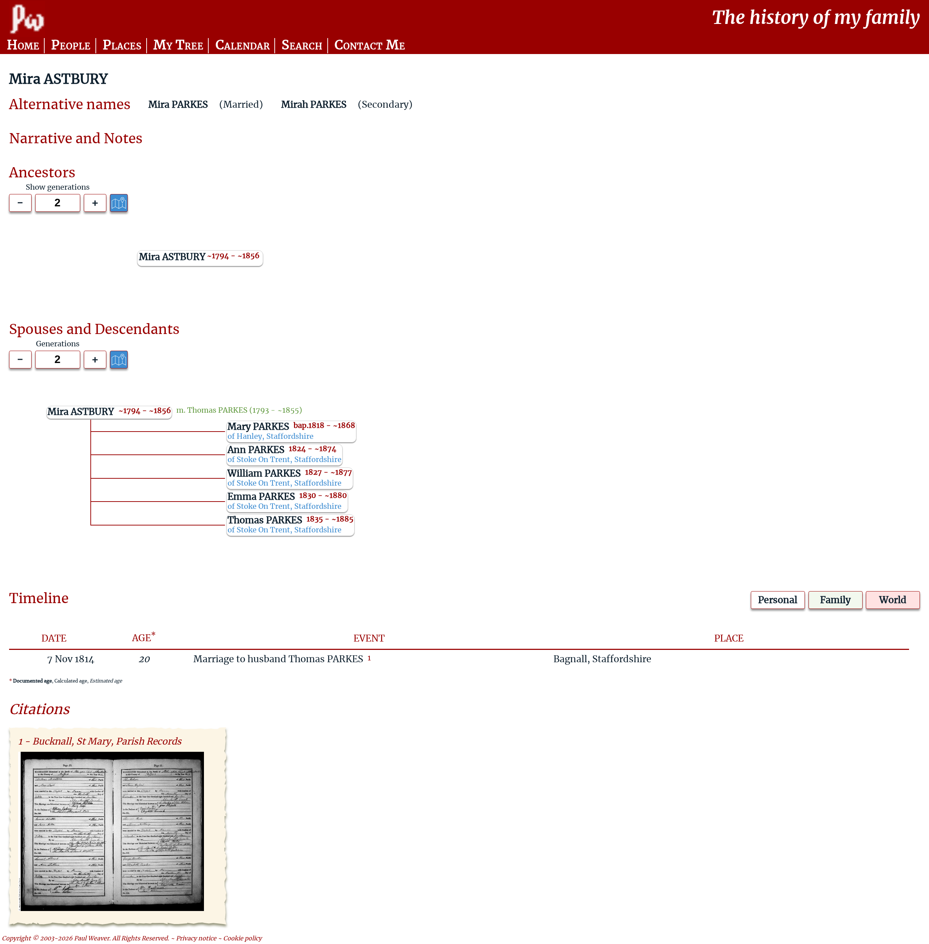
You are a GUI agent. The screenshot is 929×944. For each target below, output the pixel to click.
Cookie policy (242, 938)
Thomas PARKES (217, 410)
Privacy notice (196, 938)
